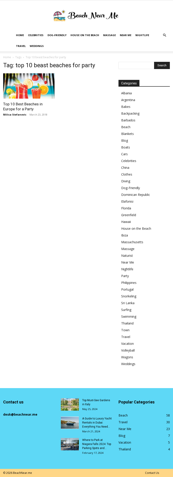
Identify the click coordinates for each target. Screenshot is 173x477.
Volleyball (128, 350)
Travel (21, 46)
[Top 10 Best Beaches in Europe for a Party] (29, 86)
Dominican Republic (135, 194)
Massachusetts (132, 242)
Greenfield (128, 215)
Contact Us (152, 473)
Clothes (126, 174)
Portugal (127, 289)
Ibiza (124, 235)
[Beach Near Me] (86, 15)
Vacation (127, 343)
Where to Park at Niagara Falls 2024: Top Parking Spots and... (96, 444)
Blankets (127, 134)
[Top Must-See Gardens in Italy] (70, 404)
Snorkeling (128, 296)
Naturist (127, 255)
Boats (125, 147)
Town (125, 330)
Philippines (129, 282)
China (125, 167)
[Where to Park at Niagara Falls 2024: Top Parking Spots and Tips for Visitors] (70, 444)
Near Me (125, 35)
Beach (125, 127)
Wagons (127, 357)
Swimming (128, 316)
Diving (125, 181)
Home (20, 35)
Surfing (126, 310)
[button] (164, 35)
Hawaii (126, 222)
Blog (124, 140)
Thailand (127, 323)
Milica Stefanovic (14, 114)
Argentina (128, 100)
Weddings (37, 46)
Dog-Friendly (57, 35)
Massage (109, 35)
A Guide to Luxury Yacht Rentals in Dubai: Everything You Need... (97, 422)
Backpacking (130, 113)
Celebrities (35, 35)
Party (125, 276)
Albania (126, 93)
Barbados (128, 120)
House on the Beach (85, 35)
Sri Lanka (127, 303)
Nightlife (142, 35)
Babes (125, 106)
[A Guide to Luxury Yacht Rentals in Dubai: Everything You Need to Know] (70, 423)
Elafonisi (127, 201)
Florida (126, 208)
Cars (124, 154)
